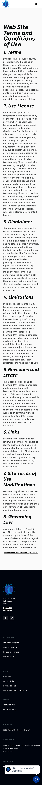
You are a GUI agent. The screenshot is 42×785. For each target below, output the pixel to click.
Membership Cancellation (15, 690)
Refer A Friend (9, 686)
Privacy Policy (9, 709)
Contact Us (8, 681)
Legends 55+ (9, 656)
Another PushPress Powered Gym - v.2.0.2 (21, 553)
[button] (36, 4)
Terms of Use (9, 705)
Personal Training (11, 652)
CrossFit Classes (10, 647)
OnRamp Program (11, 643)
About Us (7, 677)
